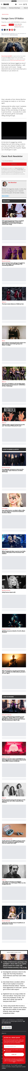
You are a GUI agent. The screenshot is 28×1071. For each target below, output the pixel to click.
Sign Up (14, 1054)
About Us (4, 1033)
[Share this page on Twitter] (5, 30)
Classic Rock (18, 25)
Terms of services (18, 168)
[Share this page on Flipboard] (12, 30)
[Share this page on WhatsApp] (7, 30)
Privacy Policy (19, 1059)
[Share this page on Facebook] (2, 30)
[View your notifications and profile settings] (15, 4)
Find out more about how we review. (17, 60)
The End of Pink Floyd (14, 8)
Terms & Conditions (12, 1060)
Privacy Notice (20, 169)
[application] (14, 129)
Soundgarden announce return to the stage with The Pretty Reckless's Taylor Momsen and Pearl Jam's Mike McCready (14, 974)
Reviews (11, 24)
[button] (2, 4)
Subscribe (20, 4)
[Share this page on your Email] (14, 30)
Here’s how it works (14, 34)
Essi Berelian (19, 24)
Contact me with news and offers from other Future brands (14, 1050)
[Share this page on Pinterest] (9, 30)
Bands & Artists (5, 14)
